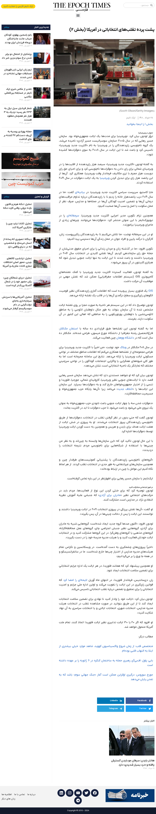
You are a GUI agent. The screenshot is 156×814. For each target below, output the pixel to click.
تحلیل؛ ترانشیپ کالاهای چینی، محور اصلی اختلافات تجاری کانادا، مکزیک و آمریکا (17, 262)
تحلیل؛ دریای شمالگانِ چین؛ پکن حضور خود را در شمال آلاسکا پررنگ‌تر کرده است (17, 281)
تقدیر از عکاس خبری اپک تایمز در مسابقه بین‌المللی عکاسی (18, 92)
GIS (150, 291)
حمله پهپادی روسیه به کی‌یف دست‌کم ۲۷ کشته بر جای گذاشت (18, 135)
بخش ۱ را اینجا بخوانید (139, 124)
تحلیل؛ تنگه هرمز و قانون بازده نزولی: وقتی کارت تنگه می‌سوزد (17, 208)
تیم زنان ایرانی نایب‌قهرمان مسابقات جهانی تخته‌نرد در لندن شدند (18, 73)
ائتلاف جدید (125, 389)
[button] (78, 15)
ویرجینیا (105, 178)
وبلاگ (123, 347)
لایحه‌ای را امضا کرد (75, 580)
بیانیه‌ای (80, 192)
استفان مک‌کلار (69, 329)
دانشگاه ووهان (125, 338)
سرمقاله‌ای (73, 216)
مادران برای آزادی (110, 495)
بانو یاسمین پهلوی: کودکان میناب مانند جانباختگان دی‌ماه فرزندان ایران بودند (18, 38)
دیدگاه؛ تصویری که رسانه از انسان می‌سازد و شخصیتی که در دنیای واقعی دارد (17, 243)
